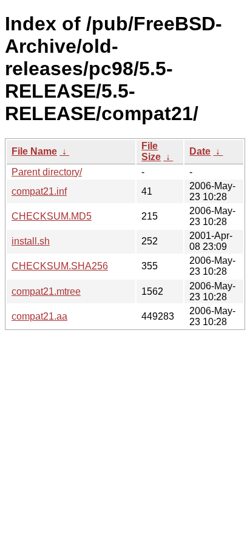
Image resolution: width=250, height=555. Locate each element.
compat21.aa (39, 316)
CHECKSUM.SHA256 (60, 266)
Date (200, 151)
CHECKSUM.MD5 (52, 216)
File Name (34, 151)
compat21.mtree (46, 291)
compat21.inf (39, 191)
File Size (151, 151)
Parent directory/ (47, 172)
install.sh (31, 241)
